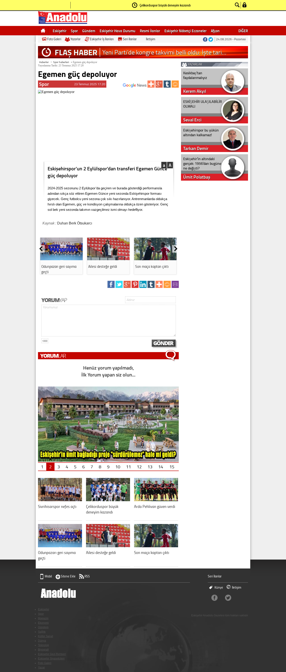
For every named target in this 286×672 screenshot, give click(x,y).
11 (128, 466)
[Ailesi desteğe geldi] (108, 258)
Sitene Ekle (68, 576)
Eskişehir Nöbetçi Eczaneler (185, 30)
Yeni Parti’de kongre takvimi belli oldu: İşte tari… (164, 52)
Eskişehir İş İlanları (102, 39)
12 (139, 466)
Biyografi (43, 649)
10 (117, 466)
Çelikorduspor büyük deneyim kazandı (165, 5)
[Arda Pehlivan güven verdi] (156, 499)
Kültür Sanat (45, 636)
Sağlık (42, 631)
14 (160, 466)
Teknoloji (43, 645)
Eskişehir (59, 30)
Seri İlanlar (130, 39)
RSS (87, 576)
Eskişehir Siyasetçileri (51, 658)
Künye (218, 587)
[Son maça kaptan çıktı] (155, 258)
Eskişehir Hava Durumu (117, 30)
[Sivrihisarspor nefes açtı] (60, 499)
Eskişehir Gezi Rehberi (52, 654)
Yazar (41, 667)
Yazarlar (75, 39)
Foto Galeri (54, 39)
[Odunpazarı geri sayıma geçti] (61, 258)
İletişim (150, 39)
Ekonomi (43, 622)
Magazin (43, 618)
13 (149, 466)
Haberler (44, 62)
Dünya (42, 640)
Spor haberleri (61, 62)
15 (171, 466)
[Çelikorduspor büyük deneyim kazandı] (108, 499)
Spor (74, 30)
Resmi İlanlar (150, 30)
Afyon (215, 30)
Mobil (48, 576)
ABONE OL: (116, 87)
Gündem (88, 30)
